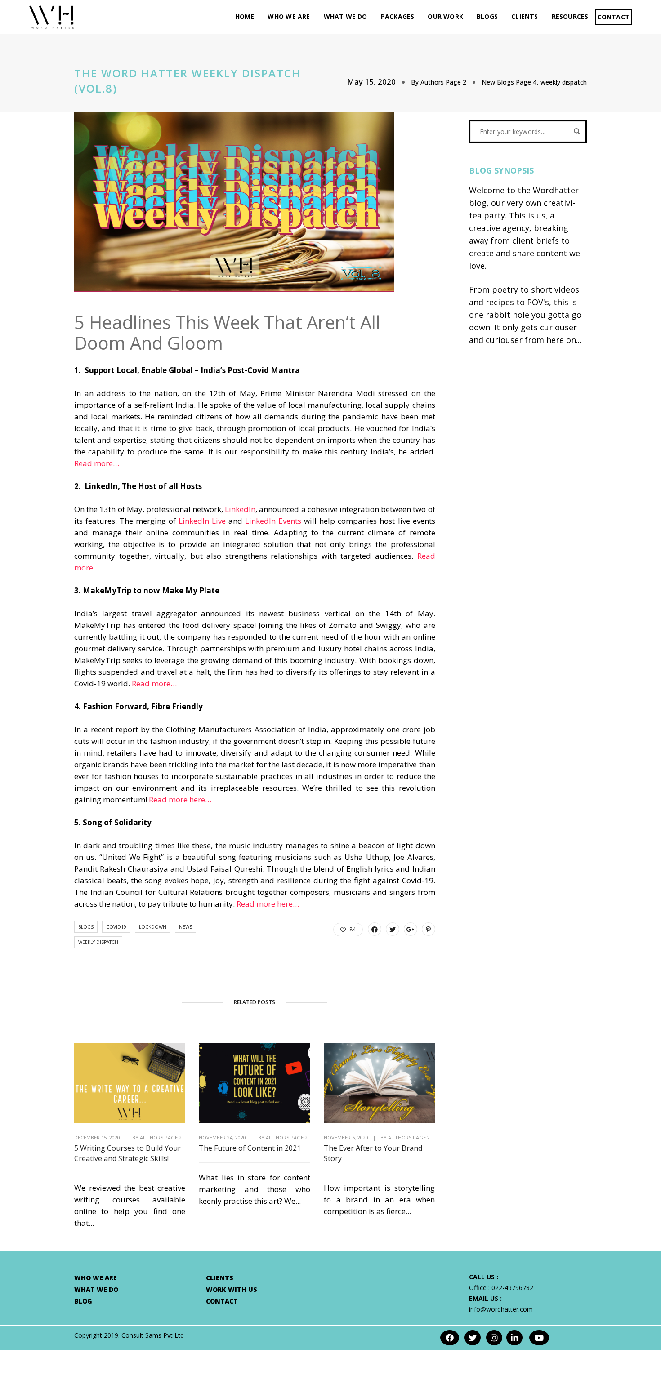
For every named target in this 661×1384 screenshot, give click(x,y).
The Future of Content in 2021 (250, 1148)
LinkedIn (240, 509)
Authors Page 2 (443, 82)
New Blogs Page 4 (509, 82)
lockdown (152, 927)
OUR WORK (445, 16)
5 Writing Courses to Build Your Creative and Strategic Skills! (127, 1153)
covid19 (116, 927)
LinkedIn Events (273, 521)
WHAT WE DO (345, 16)
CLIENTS (524, 16)
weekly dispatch (563, 82)
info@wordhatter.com (501, 1309)
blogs (86, 927)
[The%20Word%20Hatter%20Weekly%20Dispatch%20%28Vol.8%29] (374, 929)
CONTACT (614, 17)
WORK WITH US (231, 1289)
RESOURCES (570, 16)
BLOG (83, 1301)
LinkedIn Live (202, 521)
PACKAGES (398, 16)
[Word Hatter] (51, 16)
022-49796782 (512, 1287)
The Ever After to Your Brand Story (373, 1153)
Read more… (96, 463)
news (185, 927)
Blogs (487, 16)
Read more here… (180, 799)
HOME (245, 16)
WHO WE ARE (289, 16)
